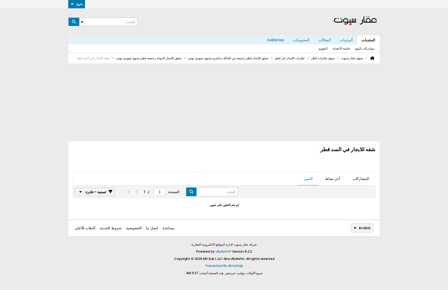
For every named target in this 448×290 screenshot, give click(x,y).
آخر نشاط (332, 178)
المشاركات (361, 178)
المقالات (324, 40)
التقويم (323, 48)
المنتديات (368, 40)
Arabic (365, 228)
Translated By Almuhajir (224, 266)
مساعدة (168, 228)
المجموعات (301, 40)
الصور (308, 178)
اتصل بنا (152, 228)
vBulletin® (223, 251)
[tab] (360, 179)
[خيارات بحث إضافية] (82, 22)
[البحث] (73, 22)
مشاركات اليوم (364, 48)
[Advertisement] (224, 102)
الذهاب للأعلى (85, 228)
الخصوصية (134, 228)
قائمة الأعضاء (341, 48)
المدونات (346, 40)
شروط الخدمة (111, 228)
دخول (79, 4)
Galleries (275, 40)
